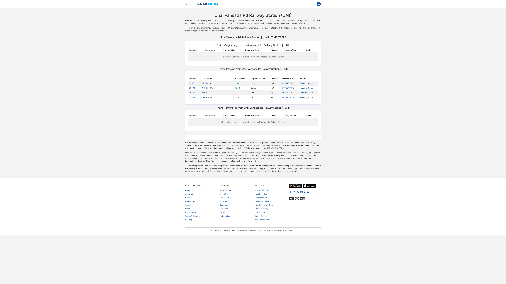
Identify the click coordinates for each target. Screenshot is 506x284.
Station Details (260, 216)
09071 (192, 83)
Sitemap (188, 220)
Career (188, 205)
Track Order (225, 194)
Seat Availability (261, 208)
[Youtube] (298, 192)
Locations (224, 208)
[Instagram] (301, 192)
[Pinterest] (308, 192)
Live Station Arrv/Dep (263, 205)
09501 (192, 93)
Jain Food (224, 205)
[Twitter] (290, 192)
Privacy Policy (191, 212)
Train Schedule (260, 194)
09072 (192, 88)
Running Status (306, 83)
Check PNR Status (262, 190)
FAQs (187, 208)
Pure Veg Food (226, 201)
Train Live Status (261, 197)
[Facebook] (294, 192)
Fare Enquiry (259, 212)
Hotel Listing (225, 216)
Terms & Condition (193, 216)
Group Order (225, 197)
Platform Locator (261, 220)
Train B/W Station (261, 201)
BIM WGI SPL (207, 83)
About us (189, 194)
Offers (222, 212)
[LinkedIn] (305, 192)
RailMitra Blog (226, 190)
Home (187, 190)
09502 (192, 97)
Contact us (190, 201)
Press (187, 197)
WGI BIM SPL (207, 88)
